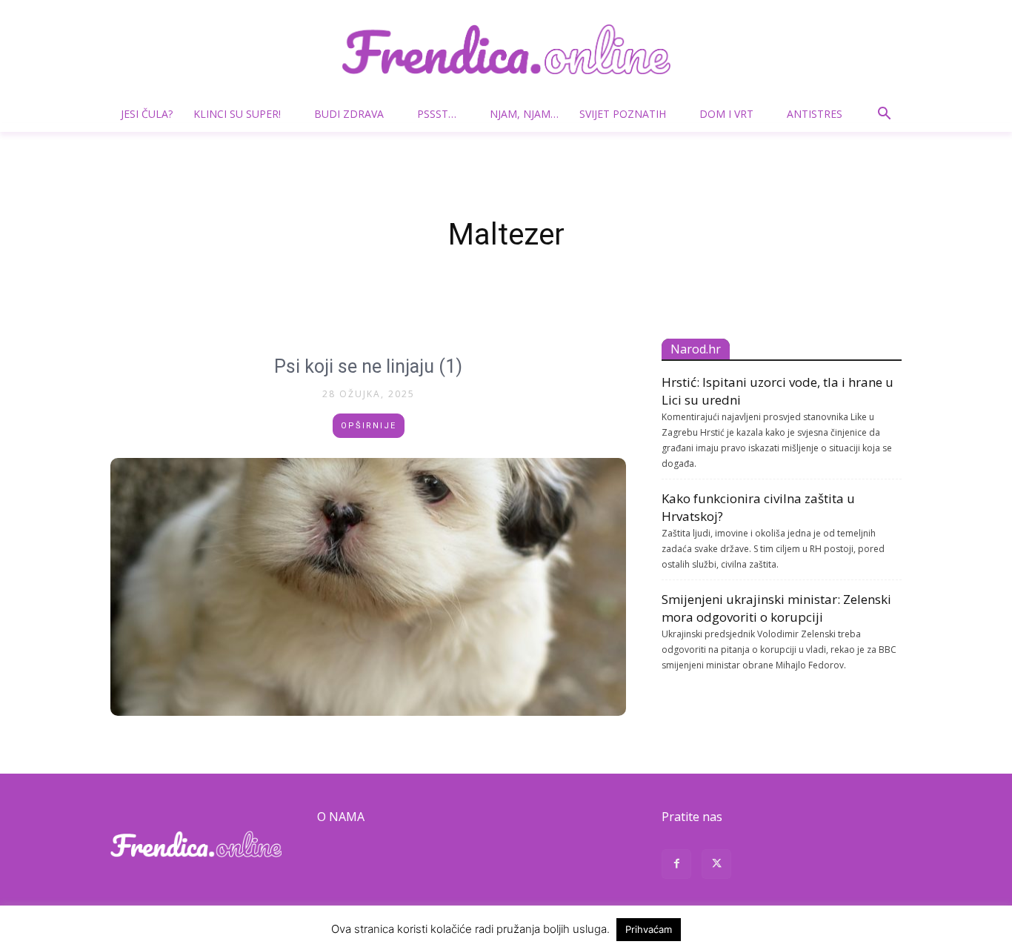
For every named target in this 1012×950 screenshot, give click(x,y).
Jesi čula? (147, 114)
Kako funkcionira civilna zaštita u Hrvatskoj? (758, 507)
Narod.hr (695, 349)
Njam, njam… (524, 114)
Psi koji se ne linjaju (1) (368, 366)
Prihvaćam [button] (648, 929)
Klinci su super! (237, 114)
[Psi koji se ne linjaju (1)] (368, 587)
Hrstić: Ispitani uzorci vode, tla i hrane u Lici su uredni (777, 390)
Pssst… (436, 114)
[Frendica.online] (506, 49)
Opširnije (368, 426)
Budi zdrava (349, 114)
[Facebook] (676, 866)
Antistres (814, 114)
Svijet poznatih (622, 114)
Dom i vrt (726, 114)
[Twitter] (716, 866)
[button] (884, 115)
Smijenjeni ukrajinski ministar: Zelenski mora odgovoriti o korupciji (776, 608)
